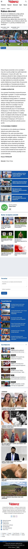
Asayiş (9, 533)
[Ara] (26, 2)
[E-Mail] (10, 209)
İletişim (23, 534)
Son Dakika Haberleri (7, 528)
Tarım (3, 534)
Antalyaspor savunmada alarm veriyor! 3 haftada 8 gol (20, 254)
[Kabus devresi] (14, 38)
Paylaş (4, 47)
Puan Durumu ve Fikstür (8, 525)
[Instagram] (16, 516)
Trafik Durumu (6, 523)
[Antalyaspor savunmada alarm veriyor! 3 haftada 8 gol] (21, 248)
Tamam (17, 547)
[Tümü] (26, 344)
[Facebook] (11, 516)
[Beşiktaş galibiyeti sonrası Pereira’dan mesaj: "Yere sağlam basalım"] (7, 220)
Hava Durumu (6, 522)
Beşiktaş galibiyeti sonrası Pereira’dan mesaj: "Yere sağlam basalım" (17, 351)
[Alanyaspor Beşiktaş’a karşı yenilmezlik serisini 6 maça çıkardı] (21, 220)
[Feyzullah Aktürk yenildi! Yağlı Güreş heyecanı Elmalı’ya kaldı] (7, 248)
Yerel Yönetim (16, 533)
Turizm (22, 533)
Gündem (3, 5)
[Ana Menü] (1, 1)
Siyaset (9, 5)
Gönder (4, 293)
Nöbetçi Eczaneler (7, 520)
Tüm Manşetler (6, 526)
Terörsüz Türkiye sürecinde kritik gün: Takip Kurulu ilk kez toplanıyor (17, 371)
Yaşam (25, 5)
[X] (14, 516)
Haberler (3, 8)
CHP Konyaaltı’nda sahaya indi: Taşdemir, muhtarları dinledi (17, 358)
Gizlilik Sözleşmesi (16, 534)
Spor (20, 5)
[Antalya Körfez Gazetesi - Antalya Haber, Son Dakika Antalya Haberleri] (13, 1)
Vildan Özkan (12, 206)
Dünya (8, 534)
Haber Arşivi (5, 529)
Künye (3, 536)
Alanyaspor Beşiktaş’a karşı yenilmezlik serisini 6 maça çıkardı (20, 226)
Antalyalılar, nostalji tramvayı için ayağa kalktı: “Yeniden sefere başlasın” (17, 385)
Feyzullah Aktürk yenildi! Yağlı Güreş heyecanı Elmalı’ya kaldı (7, 254)
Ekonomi (15, 5)
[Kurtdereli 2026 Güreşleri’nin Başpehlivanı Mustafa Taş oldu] (21, 234)
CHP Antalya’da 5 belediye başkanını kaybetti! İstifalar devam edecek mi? (18, 364)
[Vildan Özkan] (4, 207)
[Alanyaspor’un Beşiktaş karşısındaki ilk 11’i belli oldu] (7, 234)
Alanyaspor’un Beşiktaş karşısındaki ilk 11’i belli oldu (7, 240)
